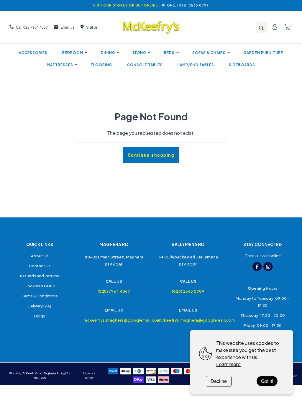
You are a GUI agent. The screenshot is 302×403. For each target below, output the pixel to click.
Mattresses (60, 65)
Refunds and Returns (39, 275)
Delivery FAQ (39, 306)
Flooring (101, 65)
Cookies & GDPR (39, 286)
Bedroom (72, 52)
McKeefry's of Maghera (39, 373)
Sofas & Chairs (209, 52)
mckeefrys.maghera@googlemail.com (114, 320)
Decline (219, 381)
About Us (39, 255)
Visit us (92, 27)
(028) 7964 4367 (114, 291)
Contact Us (39, 265)
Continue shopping (151, 155)
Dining (108, 52)
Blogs (39, 316)
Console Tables (145, 65)
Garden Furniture (263, 52)
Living (139, 52)
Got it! (267, 381)
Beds (169, 52)
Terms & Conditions (40, 296)
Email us (67, 27)
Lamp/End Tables (196, 65)
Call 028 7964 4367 (32, 27)
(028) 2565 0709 (188, 291)
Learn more (228, 364)
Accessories (33, 52)
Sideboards (242, 65)
